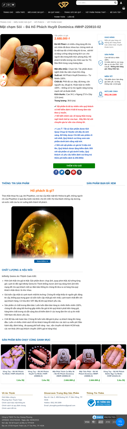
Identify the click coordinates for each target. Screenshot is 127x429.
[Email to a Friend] (67, 172)
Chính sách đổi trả (9, 408)
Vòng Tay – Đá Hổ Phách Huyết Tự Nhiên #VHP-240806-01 (38, 374)
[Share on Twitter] (61, 172)
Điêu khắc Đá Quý (36, 12)
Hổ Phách (39, 22)
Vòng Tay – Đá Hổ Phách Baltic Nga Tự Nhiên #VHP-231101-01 (113, 374)
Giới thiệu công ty (9, 397)
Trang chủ (5, 22)
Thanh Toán (59, 17)
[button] (123, 8)
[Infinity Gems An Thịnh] (63, 5)
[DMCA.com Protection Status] (104, 418)
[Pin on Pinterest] (73, 172)
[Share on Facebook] (56, 172)
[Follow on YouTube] (13, 5)
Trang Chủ (8, 12)
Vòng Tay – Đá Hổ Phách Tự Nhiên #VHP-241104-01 (13, 373)
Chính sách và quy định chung (14, 405)
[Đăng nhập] (121, 2)
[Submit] (115, 3)
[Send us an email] (9, 5)
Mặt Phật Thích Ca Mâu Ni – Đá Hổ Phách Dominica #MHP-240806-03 (63, 374)
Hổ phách (37, 190)
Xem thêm (41, 261)
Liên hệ (71, 17)
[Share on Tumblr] (79, 172)
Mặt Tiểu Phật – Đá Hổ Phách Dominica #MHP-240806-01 (88, 374)
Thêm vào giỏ (74, 166)
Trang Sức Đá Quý (72, 12)
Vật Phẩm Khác (54, 22)
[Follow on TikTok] (4, 5)
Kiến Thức (20, 12)
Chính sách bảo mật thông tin (13, 403)
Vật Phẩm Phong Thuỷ (96, 12)
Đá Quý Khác (54, 12)
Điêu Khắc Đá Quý (23, 22)
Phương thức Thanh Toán (12, 400)
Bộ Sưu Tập (115, 12)
